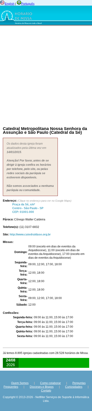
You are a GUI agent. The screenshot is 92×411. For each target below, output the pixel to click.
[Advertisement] (46, 75)
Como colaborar (50, 383)
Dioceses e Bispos (42, 386)
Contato (46, 390)
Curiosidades (73, 386)
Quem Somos (20, 383)
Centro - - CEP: (27, 208)
